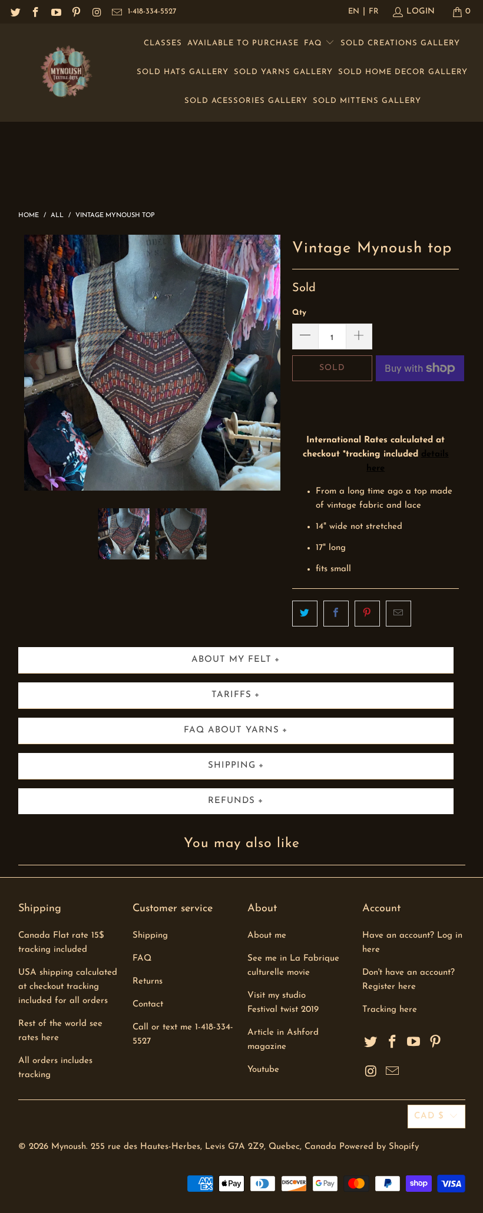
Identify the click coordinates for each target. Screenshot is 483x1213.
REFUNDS (231, 801)
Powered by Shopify (379, 1146)
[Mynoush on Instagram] (96, 11)
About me (266, 935)
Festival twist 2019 (283, 1009)
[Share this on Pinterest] (367, 614)
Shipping (150, 935)
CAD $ (429, 1116)
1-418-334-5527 (152, 11)
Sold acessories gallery (245, 101)
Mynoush (68, 1146)
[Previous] (35, 363)
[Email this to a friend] (398, 614)
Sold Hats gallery (183, 72)
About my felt (231, 659)
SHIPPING (232, 765)
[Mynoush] (66, 72)
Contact (148, 1004)
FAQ (314, 43)
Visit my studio (276, 995)
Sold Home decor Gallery (403, 72)
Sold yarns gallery (283, 72)
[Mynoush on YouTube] (55, 11)
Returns (148, 981)
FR (374, 11)
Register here (389, 986)
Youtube (263, 1069)
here (408, 1009)
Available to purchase (243, 43)
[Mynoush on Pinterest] (76, 11)
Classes (163, 43)
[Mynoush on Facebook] (35, 11)
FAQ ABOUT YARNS (231, 730)
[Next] (269, 363)
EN (353, 11)
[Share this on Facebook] (336, 614)
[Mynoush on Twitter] (15, 11)
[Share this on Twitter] (304, 614)
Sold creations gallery (400, 43)
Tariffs (231, 695)
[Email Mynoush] (117, 11)
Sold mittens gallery (367, 101)
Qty (299, 312)
